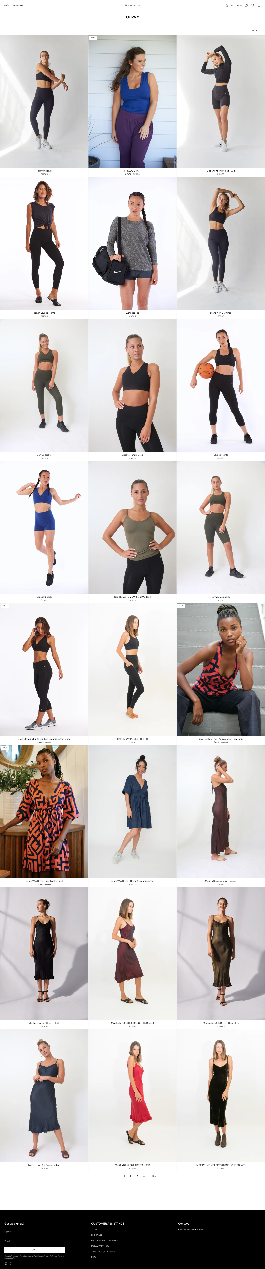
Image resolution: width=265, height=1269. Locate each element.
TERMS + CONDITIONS (103, 1251)
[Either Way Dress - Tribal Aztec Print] (44, 811)
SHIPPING (96, 1235)
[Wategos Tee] (132, 243)
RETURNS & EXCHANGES (104, 1240)
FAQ (93, 1257)
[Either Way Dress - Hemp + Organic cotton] (132, 811)
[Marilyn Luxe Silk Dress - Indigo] (44, 1095)
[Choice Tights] (221, 385)
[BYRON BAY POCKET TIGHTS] (132, 669)
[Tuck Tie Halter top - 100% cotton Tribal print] (221, 669)
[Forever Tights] (44, 101)
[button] (6, 5)
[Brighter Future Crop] (132, 385)
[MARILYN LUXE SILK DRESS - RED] (132, 1095)
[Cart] (259, 5)
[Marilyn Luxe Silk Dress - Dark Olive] (221, 953)
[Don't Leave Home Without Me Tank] (132, 527)
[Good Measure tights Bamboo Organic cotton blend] (44, 669)
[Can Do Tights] (44, 385)
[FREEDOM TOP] (132, 101)
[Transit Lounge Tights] (44, 243)
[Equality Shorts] (44, 527)
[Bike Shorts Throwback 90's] (221, 101)
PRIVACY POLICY (100, 1246)
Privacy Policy (49, 1256)
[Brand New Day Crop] (221, 243)
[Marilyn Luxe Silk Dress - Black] (44, 953)
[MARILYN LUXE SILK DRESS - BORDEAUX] (132, 953)
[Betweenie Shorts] (221, 527)
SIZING (94, 1229)
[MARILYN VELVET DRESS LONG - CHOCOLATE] (221, 1095)
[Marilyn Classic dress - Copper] (221, 811)
